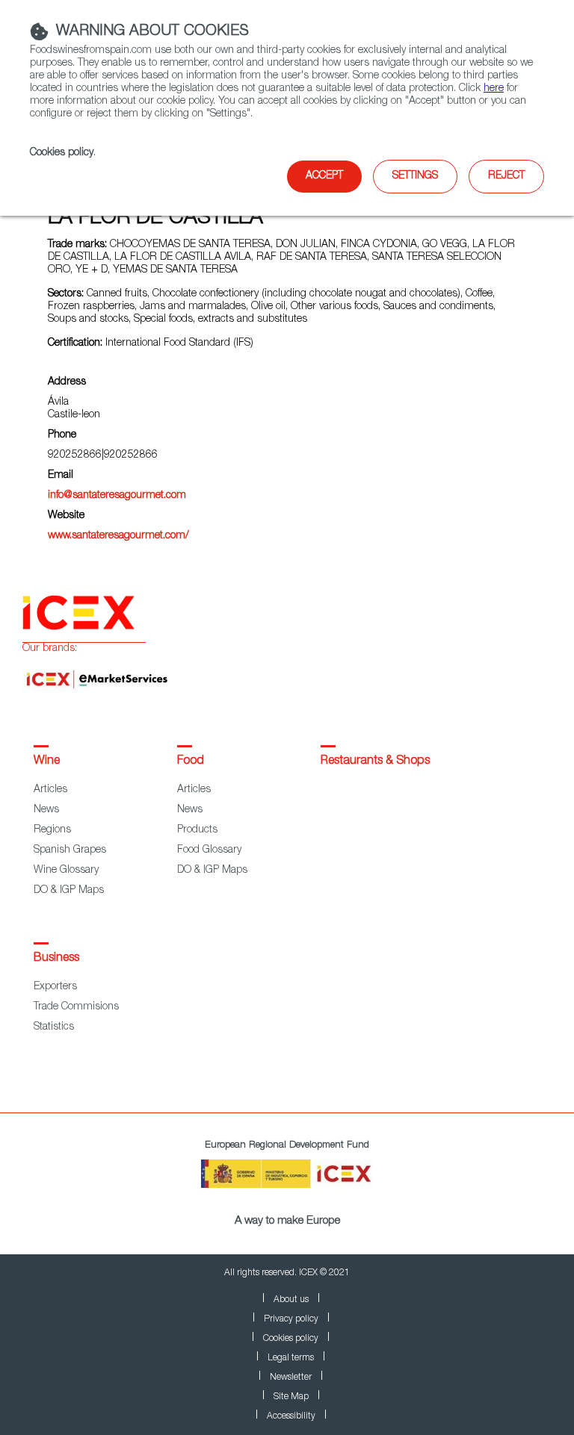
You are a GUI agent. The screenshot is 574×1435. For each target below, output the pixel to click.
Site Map (291, 1396)
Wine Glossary (66, 870)
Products (197, 830)
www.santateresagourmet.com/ (118, 536)
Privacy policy (291, 1319)
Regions (52, 830)
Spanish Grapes (70, 850)
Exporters (55, 987)
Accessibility (291, 1416)
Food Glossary (209, 850)
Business (56, 959)
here (494, 89)
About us (291, 1299)
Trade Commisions (76, 1007)
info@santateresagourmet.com (117, 496)
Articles (50, 790)
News (46, 810)
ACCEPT (324, 176)
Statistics (54, 1027)
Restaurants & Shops (375, 762)
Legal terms (290, 1358)
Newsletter (291, 1377)
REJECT (506, 176)
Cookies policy (61, 153)
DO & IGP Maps (69, 890)
